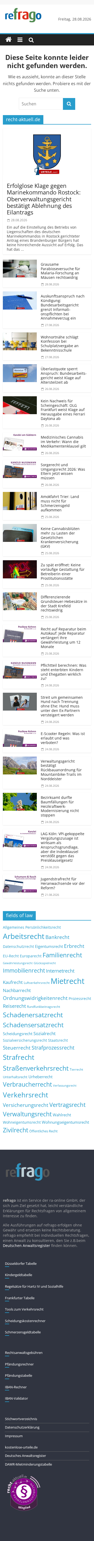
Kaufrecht (13, 982)
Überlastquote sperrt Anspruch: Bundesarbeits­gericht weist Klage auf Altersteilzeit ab (64, 375)
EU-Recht (11, 956)
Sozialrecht (44, 1033)
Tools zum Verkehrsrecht (24, 1309)
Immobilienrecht (24, 970)
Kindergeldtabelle (18, 1274)
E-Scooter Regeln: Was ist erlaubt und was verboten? (63, 738)
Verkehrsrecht (25, 1095)
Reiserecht (14, 1006)
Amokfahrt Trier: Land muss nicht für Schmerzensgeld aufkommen (60, 503)
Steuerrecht (17, 1047)
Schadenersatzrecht (33, 1014)
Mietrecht (67, 981)
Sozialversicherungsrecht (25, 1040)
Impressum (14, 1436)
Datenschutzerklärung (22, 1427)
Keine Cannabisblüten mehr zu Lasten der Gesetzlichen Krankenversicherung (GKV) (60, 537)
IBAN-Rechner (16, 1387)
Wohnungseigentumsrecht (65, 1122)
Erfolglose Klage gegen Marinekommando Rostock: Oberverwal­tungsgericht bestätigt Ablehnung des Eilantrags (44, 199)
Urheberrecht (40, 1077)
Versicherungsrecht (25, 1105)
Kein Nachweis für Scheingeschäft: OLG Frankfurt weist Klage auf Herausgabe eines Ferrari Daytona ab (63, 409)
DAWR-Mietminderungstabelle (28, 1464)
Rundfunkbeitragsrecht (43, 1006)
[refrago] (8, 39)
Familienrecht (62, 955)
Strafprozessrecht (53, 1047)
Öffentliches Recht (43, 1131)
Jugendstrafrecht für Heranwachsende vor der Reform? (63, 883)
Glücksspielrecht (45, 963)
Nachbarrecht (17, 990)
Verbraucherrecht (27, 1084)
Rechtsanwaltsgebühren (24, 1352)
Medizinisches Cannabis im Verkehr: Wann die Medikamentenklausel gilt (63, 442)
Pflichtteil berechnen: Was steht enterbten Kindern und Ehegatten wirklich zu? (63, 672)
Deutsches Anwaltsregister (25, 1455)
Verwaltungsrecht (27, 1114)
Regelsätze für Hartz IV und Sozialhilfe (34, 1286)
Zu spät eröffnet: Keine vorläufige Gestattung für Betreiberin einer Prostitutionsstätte (63, 571)
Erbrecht (74, 946)
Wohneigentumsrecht (22, 1122)
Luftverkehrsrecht (37, 982)
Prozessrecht (80, 998)
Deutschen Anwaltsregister (26, 1245)
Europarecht (31, 956)
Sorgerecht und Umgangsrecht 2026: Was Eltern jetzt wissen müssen (63, 471)
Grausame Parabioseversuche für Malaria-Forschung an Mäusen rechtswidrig (60, 271)
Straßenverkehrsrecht (36, 1068)
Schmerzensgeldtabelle (23, 1332)
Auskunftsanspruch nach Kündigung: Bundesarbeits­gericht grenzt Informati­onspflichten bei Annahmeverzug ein (63, 307)
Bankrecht (57, 937)
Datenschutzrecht (18, 946)
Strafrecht (18, 1057)
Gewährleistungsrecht (18, 963)
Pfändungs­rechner (19, 1364)
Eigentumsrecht (49, 946)
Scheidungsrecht (17, 1033)
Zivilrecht (15, 1130)
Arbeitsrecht (23, 936)
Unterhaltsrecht (15, 1077)
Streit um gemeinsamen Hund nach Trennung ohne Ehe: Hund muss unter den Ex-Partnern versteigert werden (62, 706)
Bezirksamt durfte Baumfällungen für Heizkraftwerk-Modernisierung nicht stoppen (60, 806)
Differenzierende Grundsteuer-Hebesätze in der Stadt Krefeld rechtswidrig (64, 603)
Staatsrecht (58, 1040)
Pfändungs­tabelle (18, 1375)
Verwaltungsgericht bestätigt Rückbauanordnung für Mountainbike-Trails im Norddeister (61, 770)
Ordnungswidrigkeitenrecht (35, 998)
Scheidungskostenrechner (25, 1320)
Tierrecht (76, 1069)
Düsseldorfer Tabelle (21, 1263)
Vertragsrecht (67, 1104)
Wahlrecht (62, 1115)
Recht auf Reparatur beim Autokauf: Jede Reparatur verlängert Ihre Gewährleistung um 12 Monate (63, 637)
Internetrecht (60, 971)
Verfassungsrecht (65, 1085)
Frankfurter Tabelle (19, 1298)
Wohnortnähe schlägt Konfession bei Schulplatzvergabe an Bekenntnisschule (60, 344)
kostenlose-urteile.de (21, 1447)
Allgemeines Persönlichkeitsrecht (32, 927)
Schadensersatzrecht (33, 1024)
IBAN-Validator (16, 1398)
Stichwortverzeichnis (21, 1418)
